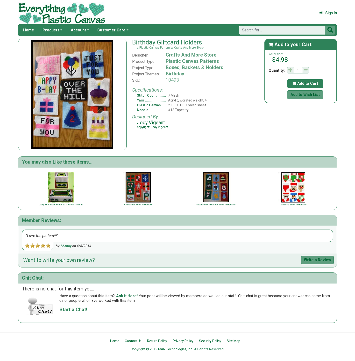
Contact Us (133, 341)
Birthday (175, 74)
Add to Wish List (305, 94)
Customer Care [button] (111, 30)
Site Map (233, 341)
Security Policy (210, 341)
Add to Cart (305, 83)
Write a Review (317, 260)
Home (28, 30)
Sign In (331, 13)
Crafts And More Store (191, 55)
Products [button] (51, 30)
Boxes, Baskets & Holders (194, 67)
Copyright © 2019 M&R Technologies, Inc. (162, 349)
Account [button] (78, 30)
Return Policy (157, 341)
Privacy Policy (183, 341)
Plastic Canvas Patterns (192, 61)
